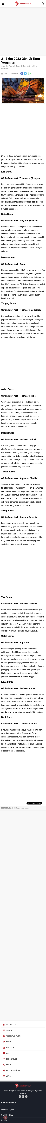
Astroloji (12, 66)
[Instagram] (23, 1096)
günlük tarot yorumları (18, 808)
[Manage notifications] (5, 1118)
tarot (28, 808)
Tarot (18, 66)
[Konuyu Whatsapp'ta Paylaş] (29, 73)
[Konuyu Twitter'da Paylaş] (25, 73)
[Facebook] (20, 1096)
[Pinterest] (26, 1096)
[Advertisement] (23, 31)
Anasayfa (4, 66)
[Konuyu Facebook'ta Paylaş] (21, 73)
